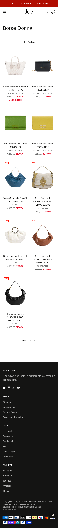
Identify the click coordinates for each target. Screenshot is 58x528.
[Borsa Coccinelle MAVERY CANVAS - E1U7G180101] (42, 177)
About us (7, 402)
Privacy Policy (10, 412)
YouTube (7, 480)
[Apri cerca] (41, 11)
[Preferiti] (47, 11)
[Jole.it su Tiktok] (14, 388)
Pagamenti (8, 436)
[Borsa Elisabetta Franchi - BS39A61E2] (15, 123)
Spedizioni (8, 441)
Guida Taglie (9, 451)
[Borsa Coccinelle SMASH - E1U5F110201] (15, 177)
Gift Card (7, 431)
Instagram (8, 470)
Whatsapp (8, 486)
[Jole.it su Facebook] (4, 388)
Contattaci (8, 456)
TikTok (6, 491)
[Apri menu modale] (4, 11)
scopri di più (42, 3)
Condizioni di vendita (13, 417)
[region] (29, 3)
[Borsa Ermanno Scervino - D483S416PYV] (15, 66)
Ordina (31, 42)
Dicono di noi (9, 407)
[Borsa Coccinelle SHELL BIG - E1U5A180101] (15, 235)
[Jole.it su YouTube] (19, 388)
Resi (5, 446)
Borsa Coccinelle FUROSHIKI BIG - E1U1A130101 (43, 259)
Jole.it (20, 502)
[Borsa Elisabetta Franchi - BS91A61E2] (42, 66)
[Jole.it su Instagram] (9, 388)
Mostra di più (29, 340)
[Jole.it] (29, 11)
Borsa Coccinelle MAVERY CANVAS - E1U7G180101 (42, 201)
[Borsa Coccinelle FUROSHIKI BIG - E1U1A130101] (42, 235)
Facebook (7, 475)
